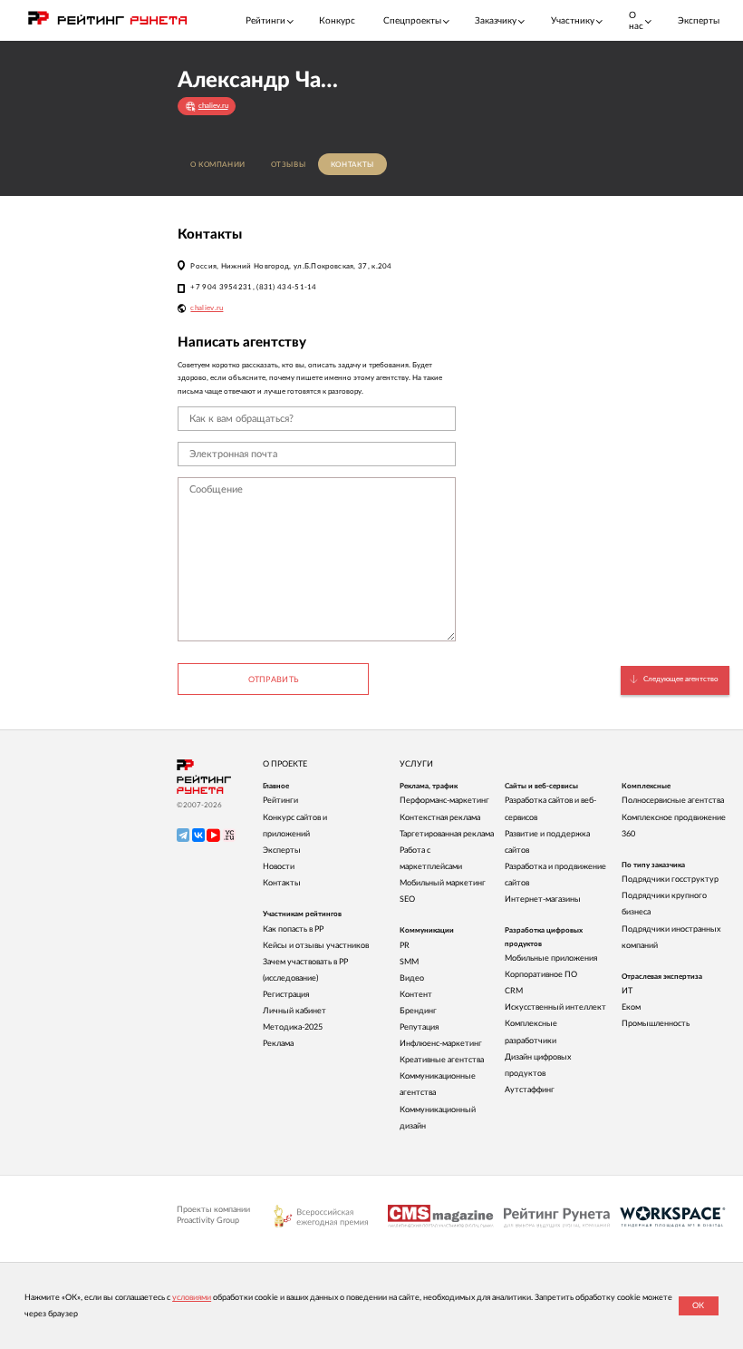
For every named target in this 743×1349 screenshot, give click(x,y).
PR (405, 946)
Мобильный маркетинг (443, 883)
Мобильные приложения (551, 958)
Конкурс (337, 20)
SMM (409, 962)
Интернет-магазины (543, 899)
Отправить (273, 680)
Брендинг (418, 1011)
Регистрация (286, 995)
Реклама (278, 1044)
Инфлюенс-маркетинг (441, 1044)
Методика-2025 (293, 1027)
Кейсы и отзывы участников (316, 946)
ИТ (627, 991)
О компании (218, 165)
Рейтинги (280, 801)
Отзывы (288, 165)
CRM (514, 991)
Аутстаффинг (530, 1090)
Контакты (352, 165)
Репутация (419, 1027)
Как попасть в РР (293, 929)
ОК (698, 1306)
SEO (407, 899)
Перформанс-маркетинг (444, 801)
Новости (278, 867)
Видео (412, 978)
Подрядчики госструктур (670, 879)
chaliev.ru (206, 308)
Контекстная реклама (440, 818)
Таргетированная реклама (447, 834)
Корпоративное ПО (541, 975)
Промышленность (656, 1024)
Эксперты (698, 20)
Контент (416, 995)
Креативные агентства (442, 1060)
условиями (191, 1298)
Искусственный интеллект (555, 1007)
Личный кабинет (294, 1011)
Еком (631, 1007)
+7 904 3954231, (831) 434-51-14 (253, 287)
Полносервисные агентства (673, 801)
